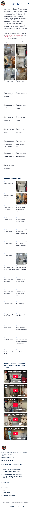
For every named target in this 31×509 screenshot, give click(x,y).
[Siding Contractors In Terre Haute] (10, 478)
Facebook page (9, 35)
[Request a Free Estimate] (8, 495)
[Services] (4, 489)
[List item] (2, 460)
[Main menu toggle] (28, 3)
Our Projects (8, 36)
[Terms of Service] (6, 494)
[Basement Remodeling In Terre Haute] (11, 474)
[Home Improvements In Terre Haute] (11, 469)
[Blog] (3, 490)
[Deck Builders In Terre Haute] (9, 473)
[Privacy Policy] (5, 492)
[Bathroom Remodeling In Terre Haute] (11, 476)
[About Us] (4, 487)
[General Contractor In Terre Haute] (10, 471)
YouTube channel (18, 35)
